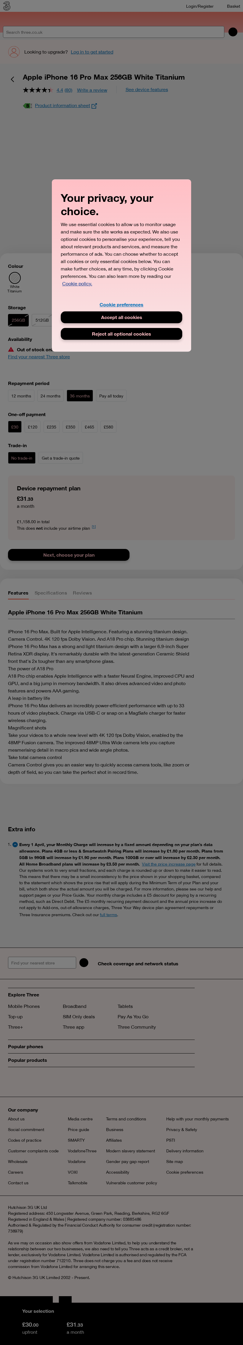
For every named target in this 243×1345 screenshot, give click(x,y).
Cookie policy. (77, 283)
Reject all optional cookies (121, 333)
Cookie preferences (121, 304)
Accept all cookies (121, 317)
